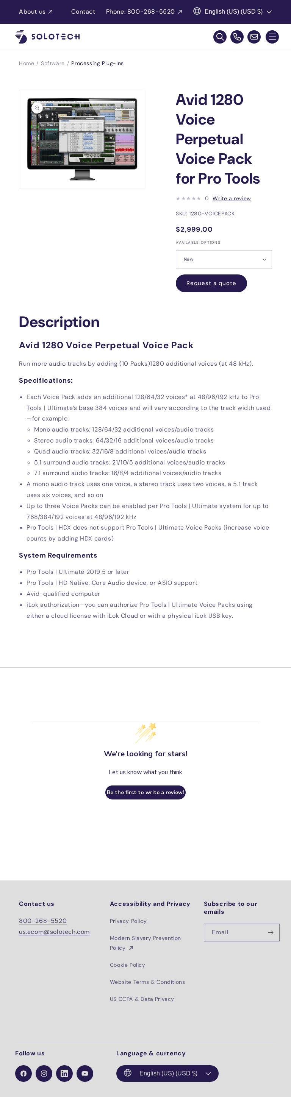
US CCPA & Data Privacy (142, 999)
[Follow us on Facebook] (23, 1073)
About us (32, 12)
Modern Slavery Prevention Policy (145, 943)
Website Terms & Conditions (147, 982)
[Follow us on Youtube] (85, 1073)
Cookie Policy (128, 964)
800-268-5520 (43, 921)
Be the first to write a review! (145, 792)
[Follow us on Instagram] (44, 1073)
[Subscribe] (271, 932)
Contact (83, 12)
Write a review (232, 198)
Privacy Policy (128, 921)
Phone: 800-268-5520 (140, 12)
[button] (272, 37)
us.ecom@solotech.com (54, 932)
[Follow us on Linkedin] (64, 1073)
